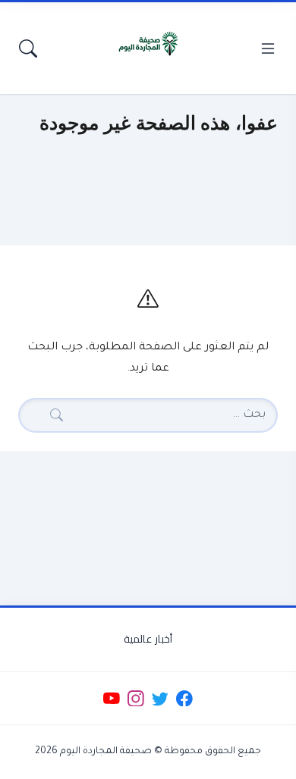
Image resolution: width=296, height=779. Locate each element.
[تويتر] (160, 698)
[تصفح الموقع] (268, 48)
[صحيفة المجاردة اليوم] (148, 44)
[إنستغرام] (135, 698)
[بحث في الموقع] (28, 48)
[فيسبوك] (185, 698)
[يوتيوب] (111, 698)
